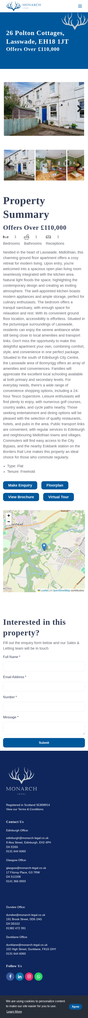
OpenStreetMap (61, 590)
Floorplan (54, 485)
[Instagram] (29, 976)
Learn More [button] (14, 1011)
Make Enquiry (20, 485)
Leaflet (44, 590)
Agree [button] (75, 1006)
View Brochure (21, 497)
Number (10, 697)
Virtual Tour (58, 497)
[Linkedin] (20, 976)
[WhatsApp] (38, 976)
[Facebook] (10, 976)
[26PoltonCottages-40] (44, 109)
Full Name (11, 657)
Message (10, 717)
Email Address (14, 677)
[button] (44, 547)
